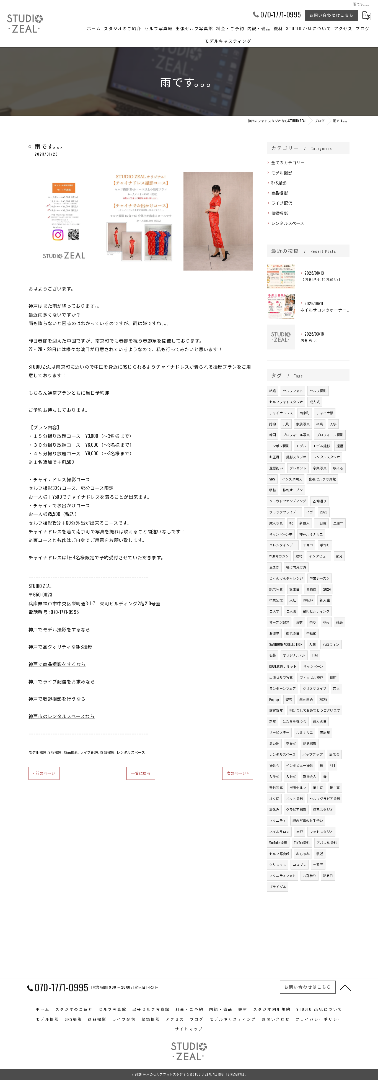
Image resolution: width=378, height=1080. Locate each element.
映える (338, 468)
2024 (327, 589)
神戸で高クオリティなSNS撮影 (60, 646)
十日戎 (321, 523)
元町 (286, 423)
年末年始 (306, 699)
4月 (332, 765)
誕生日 (294, 589)
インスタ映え (292, 479)
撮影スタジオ (296, 456)
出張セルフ (297, 787)
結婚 (272, 390)
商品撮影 (71, 752)
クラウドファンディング (287, 500)
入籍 (312, 644)
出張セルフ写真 (281, 677)
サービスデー (279, 732)
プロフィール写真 (296, 434)
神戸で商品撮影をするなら (57, 663)
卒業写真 (320, 468)
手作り (325, 544)
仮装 (272, 655)
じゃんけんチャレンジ (286, 578)
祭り (312, 622)
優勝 (333, 677)
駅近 (319, 853)
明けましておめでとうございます (314, 710)
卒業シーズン (320, 578)
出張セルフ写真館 (322, 479)
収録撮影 (107, 752)
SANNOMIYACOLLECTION (285, 644)
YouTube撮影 (278, 842)
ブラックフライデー (284, 512)
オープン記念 (279, 622)
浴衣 (299, 622)
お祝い (308, 600)
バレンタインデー (282, 544)
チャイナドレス (281, 412)
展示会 (334, 754)
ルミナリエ (304, 732)
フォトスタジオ (321, 831)
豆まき (274, 567)
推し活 (318, 787)
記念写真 (276, 589)
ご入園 (291, 611)
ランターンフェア (282, 688)
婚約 (272, 423)
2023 (324, 512)
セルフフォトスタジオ (286, 401)
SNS (272, 479)
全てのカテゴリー (288, 162)
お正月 (274, 456)
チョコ (308, 544)
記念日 (328, 875)
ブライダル (277, 886)
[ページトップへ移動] (345, 987)
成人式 (315, 401)
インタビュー (319, 556)
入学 (333, 423)
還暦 (339, 445)
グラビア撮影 (296, 809)
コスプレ (299, 864)
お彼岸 (274, 633)
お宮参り (309, 875)
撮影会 (274, 765)
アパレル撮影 (327, 842)
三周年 (325, 732)
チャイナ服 (324, 412)
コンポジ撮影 (279, 445)
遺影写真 (276, 787)
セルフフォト (293, 390)
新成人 (304, 523)
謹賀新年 (276, 710)
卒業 (319, 423)
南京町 (305, 412)
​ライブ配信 (89, 752)
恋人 (336, 688)
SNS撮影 (55, 752)
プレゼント (297, 468)
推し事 (335, 787)
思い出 (274, 743)
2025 (323, 699)
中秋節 (311, 633)
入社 (292, 600)
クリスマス (277, 864)
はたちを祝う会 (294, 721)
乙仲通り (319, 500)
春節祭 (311, 589)
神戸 (299, 831)
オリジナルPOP (294, 655)
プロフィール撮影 (329, 434)
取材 (299, 556)
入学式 (274, 776)
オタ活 (274, 798)
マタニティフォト (282, 875)
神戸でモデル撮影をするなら (59, 629)
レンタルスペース (130, 752)
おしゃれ (303, 853)
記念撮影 (310, 743)
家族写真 (303, 423)
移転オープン (293, 489)
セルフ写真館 (279, 853)
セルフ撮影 (318, 390)
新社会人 (310, 776)
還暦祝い (276, 468)
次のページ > (238, 773)
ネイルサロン (279, 831)
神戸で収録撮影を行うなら (57, 698)
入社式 (291, 776)
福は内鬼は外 (296, 567)
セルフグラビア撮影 (325, 798)
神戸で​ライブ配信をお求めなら (62, 681)
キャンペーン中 (280, 534)
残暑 (339, 622)
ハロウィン (331, 644)
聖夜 (289, 699)
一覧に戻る (141, 773)
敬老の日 (293, 633)
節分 (339, 556)
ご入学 (274, 611)
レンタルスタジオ (326, 456)
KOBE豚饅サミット (283, 666)
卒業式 (291, 743)
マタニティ (277, 820)
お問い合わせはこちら (331, 15)
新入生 (325, 600)
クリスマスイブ (314, 688)
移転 (272, 489)
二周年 (338, 523)
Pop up (274, 699)
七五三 (318, 864)
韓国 (272, 434)
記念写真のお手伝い (307, 820)
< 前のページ (44, 773)
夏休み (274, 809)
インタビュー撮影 (299, 765)
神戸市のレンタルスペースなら (62, 716)
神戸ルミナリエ (311, 534)
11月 (315, 655)
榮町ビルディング (316, 611)
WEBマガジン (279, 556)
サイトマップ (189, 1029)
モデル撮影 (38, 752)
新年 (272, 721)
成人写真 (276, 523)
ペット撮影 (294, 798)
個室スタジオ (323, 809)
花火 (326, 622)
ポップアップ (312, 754)
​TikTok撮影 (302, 842)
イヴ (309, 512)
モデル (301, 445)
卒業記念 (276, 600)
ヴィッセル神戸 (311, 677)
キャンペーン (313, 666)
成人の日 (320, 721)
